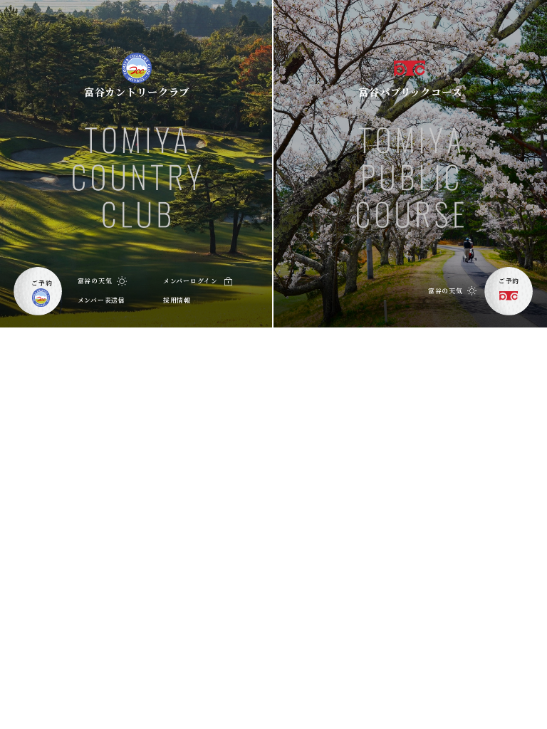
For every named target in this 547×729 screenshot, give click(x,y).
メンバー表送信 (101, 300)
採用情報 (177, 300)
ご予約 (41, 283)
